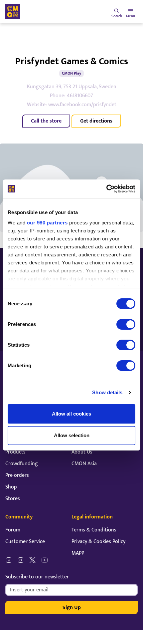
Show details (107, 392)
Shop (11, 486)
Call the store (46, 121)
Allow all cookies (71, 414)
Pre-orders (17, 475)
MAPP (78, 553)
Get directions (96, 121)
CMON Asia (84, 463)
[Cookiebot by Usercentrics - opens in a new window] (106, 188)
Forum (12, 529)
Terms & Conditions (94, 529)
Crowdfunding (21, 463)
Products (15, 452)
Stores (12, 498)
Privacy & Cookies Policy (98, 541)
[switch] (125, 324)
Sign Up (72, 607)
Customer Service (25, 541)
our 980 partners (47, 222)
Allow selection (71, 435)
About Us (82, 452)
